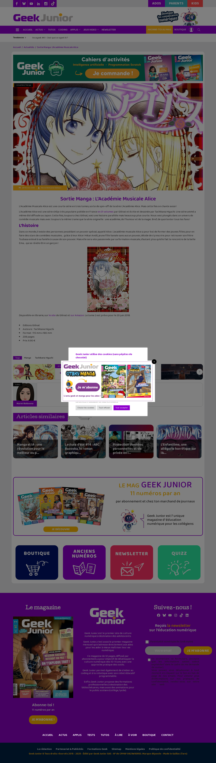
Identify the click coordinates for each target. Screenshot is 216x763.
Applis (77, 735)
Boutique (149, 735)
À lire (119, 735)
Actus (63, 735)
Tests (91, 735)
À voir (132, 735)
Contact (167, 735)
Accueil (48, 735)
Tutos (105, 735)
